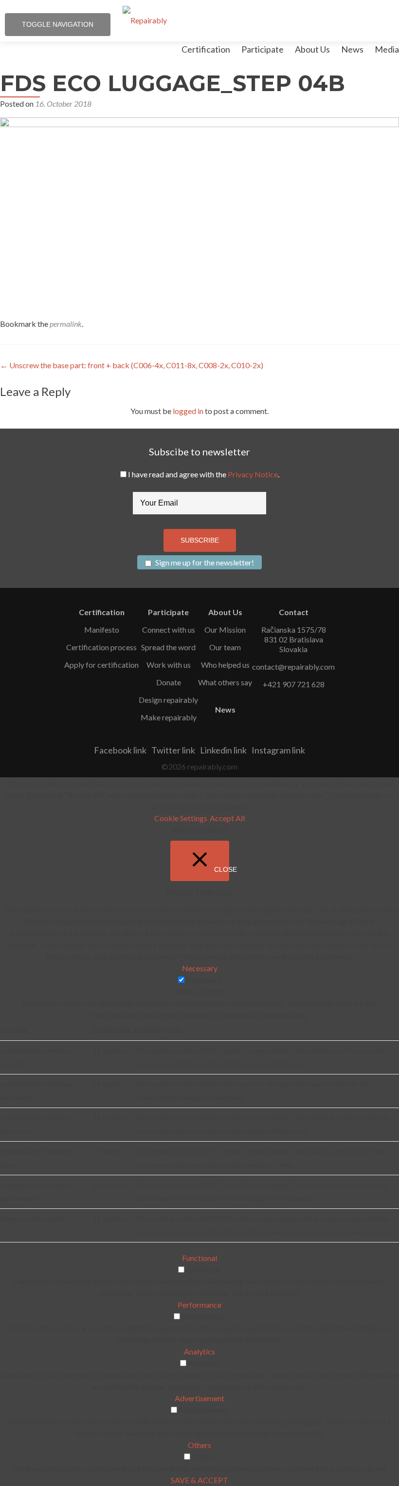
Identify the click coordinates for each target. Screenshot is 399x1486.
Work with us (168, 664)
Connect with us (168, 629)
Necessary (203, 979)
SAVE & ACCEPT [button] (199, 1480)
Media (387, 49)
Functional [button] (199, 1257)
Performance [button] (199, 1304)
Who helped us (225, 664)
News (352, 49)
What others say (225, 682)
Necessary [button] (200, 968)
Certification (205, 49)
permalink (66, 323)
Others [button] (199, 1444)
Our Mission (225, 629)
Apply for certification (101, 664)
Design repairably (168, 699)
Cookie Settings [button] (180, 818)
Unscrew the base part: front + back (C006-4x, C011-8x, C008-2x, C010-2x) (131, 365)
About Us (312, 49)
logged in (188, 410)
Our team (225, 647)
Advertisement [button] (199, 1398)
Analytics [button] (199, 1351)
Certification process (101, 647)
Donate (168, 682)
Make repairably (169, 717)
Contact (293, 612)
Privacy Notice (253, 474)
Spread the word (168, 647)
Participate (262, 49)
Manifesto (101, 629)
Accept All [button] (227, 818)
